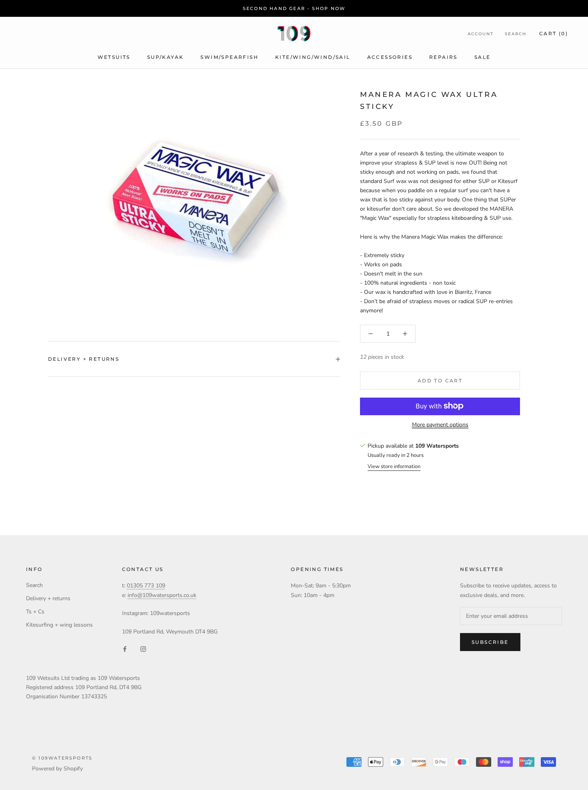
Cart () (553, 33)
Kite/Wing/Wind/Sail (312, 57)
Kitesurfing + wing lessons (59, 625)
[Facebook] (125, 648)
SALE (482, 57)
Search (515, 33)
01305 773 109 (146, 585)
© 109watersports (62, 758)
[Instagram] (143, 648)
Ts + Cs (35, 611)
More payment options (440, 424)
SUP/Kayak (165, 57)
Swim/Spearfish (229, 57)
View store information (394, 466)
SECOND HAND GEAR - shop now (294, 8)
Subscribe (490, 642)
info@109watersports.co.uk (162, 595)
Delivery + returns (83, 359)
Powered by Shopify (57, 768)
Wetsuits (114, 57)
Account (481, 33)
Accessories (389, 57)
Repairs (443, 57)
